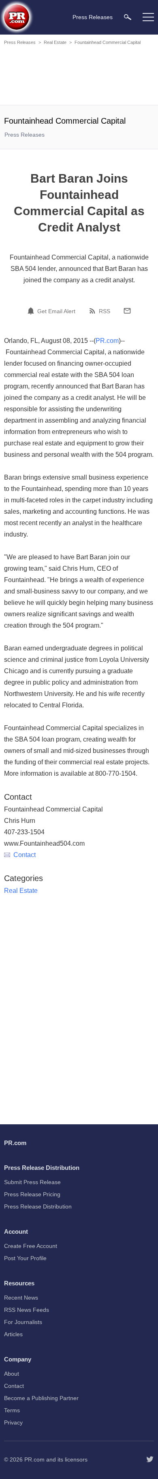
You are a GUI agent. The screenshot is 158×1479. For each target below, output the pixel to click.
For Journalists (23, 1322)
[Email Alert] (32, 311)
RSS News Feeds (26, 1310)
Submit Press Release (32, 1182)
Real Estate (55, 42)
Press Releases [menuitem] (93, 17)
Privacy (13, 1422)
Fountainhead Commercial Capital (108, 42)
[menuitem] (127, 16)
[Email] (127, 311)
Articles (13, 1334)
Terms (12, 1410)
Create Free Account (30, 1246)
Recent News (21, 1297)
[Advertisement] (79, 76)
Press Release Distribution (38, 1206)
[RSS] (93, 311)
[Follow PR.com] (150, 1459)
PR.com (107, 340)
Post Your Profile (25, 1258)
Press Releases (20, 42)
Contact (24, 854)
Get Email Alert (56, 311)
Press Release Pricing (32, 1194)
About (11, 1373)
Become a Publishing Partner (41, 1398)
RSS (104, 311)
